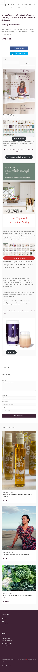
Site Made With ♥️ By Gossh (25, 659)
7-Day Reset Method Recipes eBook (19, 157)
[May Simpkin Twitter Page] (6, 666)
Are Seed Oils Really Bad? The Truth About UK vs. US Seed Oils (17, 495)
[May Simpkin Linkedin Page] (10, 666)
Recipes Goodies (6, 646)
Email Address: (5, 401)
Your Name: (4, 395)
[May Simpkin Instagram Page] (2, 666)
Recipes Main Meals (7, 643)
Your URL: (4, 407)
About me (4, 619)
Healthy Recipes (6, 638)
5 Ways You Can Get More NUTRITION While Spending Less (18, 596)
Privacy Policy (5, 624)
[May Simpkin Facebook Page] (4, 666)
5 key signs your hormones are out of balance (16, 554)
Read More (6, 501)
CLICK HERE (11, 352)
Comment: (4, 380)
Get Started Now (19, 258)
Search (4, 59)
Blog (3, 621)
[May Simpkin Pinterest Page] (8, 666)
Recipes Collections (7, 640)
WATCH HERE (6, 39)
